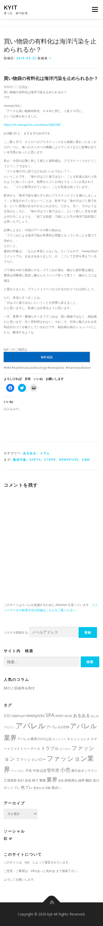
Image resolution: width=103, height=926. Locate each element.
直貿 (61, 780)
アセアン (9, 727)
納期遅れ (71, 780)
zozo (68, 715)
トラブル (50, 748)
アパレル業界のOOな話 (35, 739)
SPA (50, 714)
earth (35, 459)
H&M (86, 459)
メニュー (94, 9)
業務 (42, 780)
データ (35, 748)
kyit (11, 7)
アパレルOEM (57, 726)
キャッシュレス (78, 739)
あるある (29, 453)
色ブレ (27, 787)
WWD (59, 715)
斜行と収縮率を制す (19, 688)
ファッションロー (31, 759)
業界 (52, 779)
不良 (29, 770)
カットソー (59, 739)
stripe (50, 459)
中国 (36, 770)
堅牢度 (53, 770)
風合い (56, 787)
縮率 (81, 780)
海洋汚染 (19, 459)
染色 (28, 780)
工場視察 (10, 780)
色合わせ (39, 788)
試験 (48, 788)
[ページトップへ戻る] (51, 902)
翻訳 (89, 780)
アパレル (31, 726)
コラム (45, 453)
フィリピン (18, 771)
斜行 (21, 780)
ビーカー (65, 749)
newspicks (69, 459)
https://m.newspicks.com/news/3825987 (32, 125)
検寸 (35, 780)
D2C (7, 715)
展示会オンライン (84, 770)
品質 (43, 770)
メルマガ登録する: (16, 632)
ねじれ (95, 716)
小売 (65, 769)
